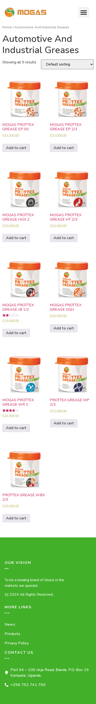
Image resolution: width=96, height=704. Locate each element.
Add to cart (16, 147)
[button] (84, 12)
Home (7, 27)
